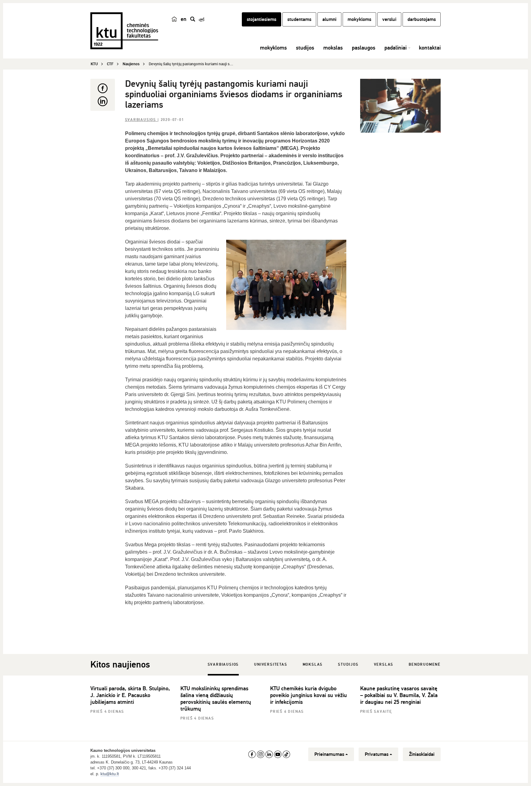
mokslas (333, 47)
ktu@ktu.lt (109, 774)
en (184, 19)
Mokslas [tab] (313, 664)
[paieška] (192, 19)
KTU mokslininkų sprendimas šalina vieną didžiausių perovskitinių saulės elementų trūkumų (215, 698)
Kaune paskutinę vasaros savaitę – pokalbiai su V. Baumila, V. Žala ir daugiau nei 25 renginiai (399, 695)
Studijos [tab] (348, 664)
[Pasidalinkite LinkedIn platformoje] (102, 101)
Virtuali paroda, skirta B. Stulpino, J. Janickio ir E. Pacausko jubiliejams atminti (130, 695)
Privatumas (376, 754)
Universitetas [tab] (270, 664)
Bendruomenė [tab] (425, 664)
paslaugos (363, 47)
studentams (299, 19)
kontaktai (430, 47)
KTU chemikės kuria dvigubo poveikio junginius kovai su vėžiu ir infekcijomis (308, 695)
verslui (389, 19)
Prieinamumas (329, 754)
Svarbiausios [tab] (223, 664)
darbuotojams (421, 19)
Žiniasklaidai (422, 754)
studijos (305, 47)
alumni (329, 19)
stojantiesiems (261, 19)
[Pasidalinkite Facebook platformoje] (102, 88)
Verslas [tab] (384, 664)
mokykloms (359, 19)
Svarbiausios (141, 120)
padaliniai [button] (395, 47)
